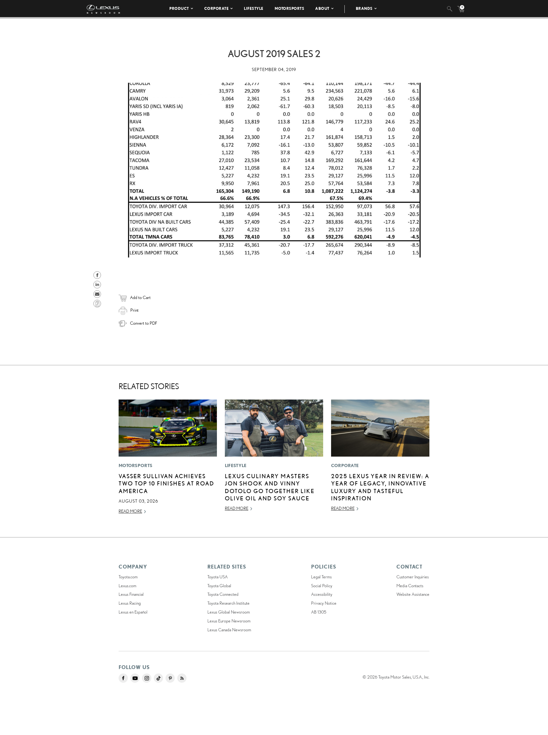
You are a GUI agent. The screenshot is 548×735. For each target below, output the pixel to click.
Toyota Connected (222, 594)
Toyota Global (219, 585)
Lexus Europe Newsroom (229, 620)
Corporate (216, 8)
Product (179, 8)
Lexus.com (127, 585)
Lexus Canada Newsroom (229, 629)
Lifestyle (254, 8)
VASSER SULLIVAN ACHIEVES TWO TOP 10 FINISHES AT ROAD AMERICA (166, 483)
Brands (364, 8)
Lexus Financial (131, 594)
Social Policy (321, 585)
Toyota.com (128, 576)
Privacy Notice (323, 603)
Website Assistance (412, 594)
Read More (130, 511)
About (322, 8)
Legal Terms (321, 576)
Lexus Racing (130, 603)
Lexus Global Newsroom (228, 612)
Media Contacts (409, 585)
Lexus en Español (133, 612)
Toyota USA (217, 576)
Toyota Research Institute (228, 603)
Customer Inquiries (412, 576)
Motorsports (289, 8)
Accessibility (321, 594)
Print (134, 310)
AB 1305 (318, 612)
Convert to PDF (143, 323)
